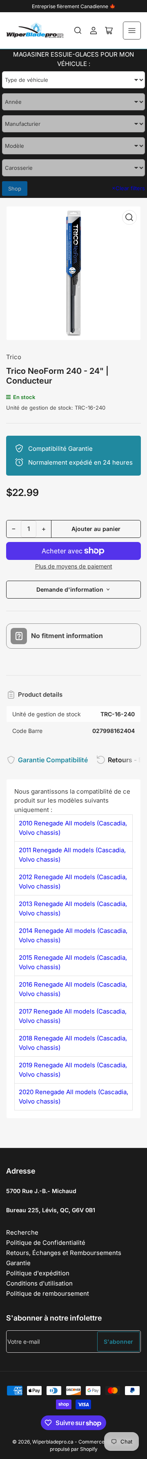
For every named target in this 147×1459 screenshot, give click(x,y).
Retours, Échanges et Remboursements (63, 1253)
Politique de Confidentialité (45, 1242)
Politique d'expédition (37, 1273)
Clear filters (128, 188)
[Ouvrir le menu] (132, 30)
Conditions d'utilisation (39, 1283)
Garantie (18, 1263)
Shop (14, 188)
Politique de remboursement (47, 1293)
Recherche (22, 1232)
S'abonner (118, 1341)
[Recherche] (78, 30)
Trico (13, 357)
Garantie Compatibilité (53, 760)
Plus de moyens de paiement (73, 566)
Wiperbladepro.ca (53, 1442)
